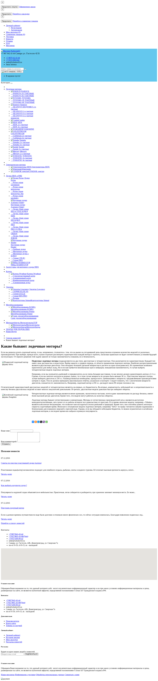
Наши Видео (11, 331)
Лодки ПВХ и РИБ (14, 176)
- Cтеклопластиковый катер (23, 276)
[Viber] (44, 422)
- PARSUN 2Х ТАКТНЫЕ (22, 93)
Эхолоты (9, 287)
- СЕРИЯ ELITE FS (19, 291)
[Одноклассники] (36, 422)
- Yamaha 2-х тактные (20, 142)
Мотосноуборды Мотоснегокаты (21, 323)
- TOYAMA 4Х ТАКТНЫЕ (23, 102)
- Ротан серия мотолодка (17, 188)
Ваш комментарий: (9, 441)
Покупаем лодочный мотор (12, 508)
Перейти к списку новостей (12, 523)
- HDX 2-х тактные (19, 125)
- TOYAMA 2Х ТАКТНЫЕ (23, 100)
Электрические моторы (16, 165)
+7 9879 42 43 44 (13, 58)
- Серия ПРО (17, 260)
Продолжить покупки (10, 7)
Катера (9, 271)
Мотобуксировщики (14, 305)
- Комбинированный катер (22, 280)
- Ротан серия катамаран (17, 183)
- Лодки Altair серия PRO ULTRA (20, 228)
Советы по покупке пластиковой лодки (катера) (21, 463)
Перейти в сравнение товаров (25, 21)
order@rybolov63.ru (14, 62)
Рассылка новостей (14, 642)
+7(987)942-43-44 (16, 534)
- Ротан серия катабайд (17, 197)
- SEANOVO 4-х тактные (22, 113)
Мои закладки (12, 640)
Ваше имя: (5, 431)
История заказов (13, 637)
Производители (12, 621)
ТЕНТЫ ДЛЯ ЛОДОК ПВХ (18, 329)
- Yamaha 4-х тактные (20, 145)
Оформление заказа (27, 7)
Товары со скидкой (14, 626)
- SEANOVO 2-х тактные (22, 111)
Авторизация (16, 30)
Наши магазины (8, 675)
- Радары (15, 298)
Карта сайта (11, 623)
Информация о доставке (25, 675)
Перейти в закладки (21, 14)
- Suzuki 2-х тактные (20, 149)
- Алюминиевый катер (21, 278)
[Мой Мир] (38, 422)
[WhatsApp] (46, 422)
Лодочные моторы (13, 89)
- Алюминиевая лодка (20, 283)
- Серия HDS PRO (19, 296)
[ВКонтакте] (33, 422)
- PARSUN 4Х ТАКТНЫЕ (22, 96)
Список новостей (13, 338)
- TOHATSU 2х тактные (21, 158)
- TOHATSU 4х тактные (21, 160)
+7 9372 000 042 (12, 60)
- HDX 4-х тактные (19, 127)
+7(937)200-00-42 (16, 539)
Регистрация (16, 28)
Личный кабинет (13, 635)
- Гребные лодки (18, 249)
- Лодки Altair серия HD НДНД (20, 219)
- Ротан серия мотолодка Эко (17, 192)
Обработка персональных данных (50, 675)
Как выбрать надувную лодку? (14, 485)
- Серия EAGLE (18, 294)
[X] (41, 422)
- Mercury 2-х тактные (20, 154)
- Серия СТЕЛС (18, 258)
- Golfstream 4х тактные (21, 138)
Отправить (6, 444)
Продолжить (6, 14)
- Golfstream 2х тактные (21, 136)
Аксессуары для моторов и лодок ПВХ (22, 267)
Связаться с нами (72, 675)
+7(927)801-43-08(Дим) (18, 536)
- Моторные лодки (19, 251)
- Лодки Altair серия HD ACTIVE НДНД (20, 210)
